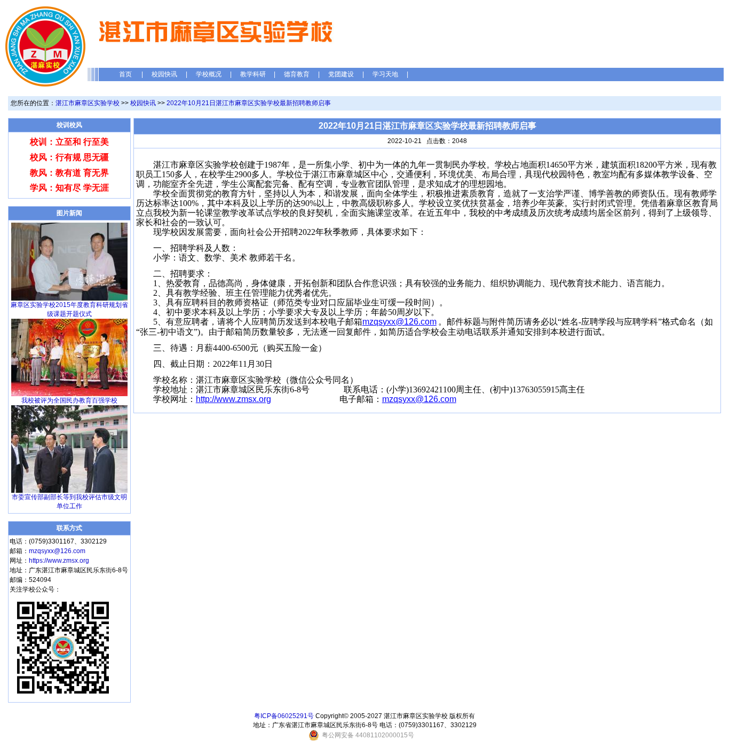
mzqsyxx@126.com (57, 551)
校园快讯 (164, 74)
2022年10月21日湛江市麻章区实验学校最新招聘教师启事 (249, 103)
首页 (125, 74)
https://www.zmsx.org (59, 560)
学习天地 (385, 74)
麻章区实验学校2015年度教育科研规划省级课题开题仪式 (69, 309)
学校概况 (208, 74)
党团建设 (341, 74)
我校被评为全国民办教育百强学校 (69, 400)
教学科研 (253, 74)
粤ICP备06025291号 (284, 716)
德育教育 (297, 74)
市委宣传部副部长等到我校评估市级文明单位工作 (69, 501)
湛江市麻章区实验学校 (88, 103)
